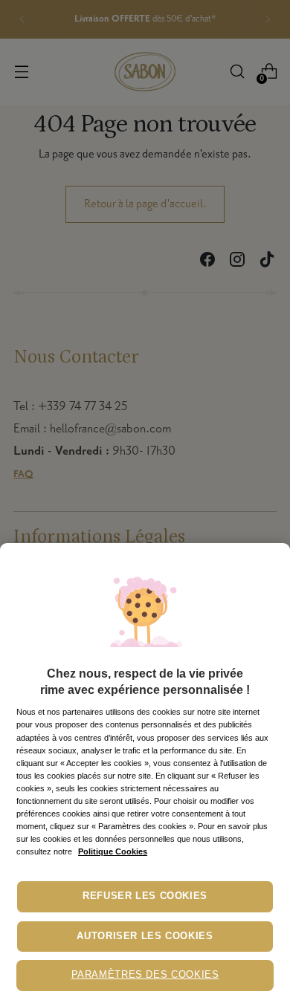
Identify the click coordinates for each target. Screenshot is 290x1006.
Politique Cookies (112, 851)
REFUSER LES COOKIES (145, 896)
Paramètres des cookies (145, 975)
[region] (145, 774)
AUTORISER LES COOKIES (145, 936)
